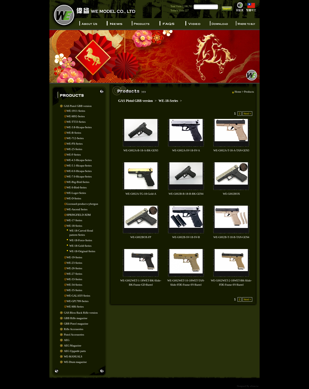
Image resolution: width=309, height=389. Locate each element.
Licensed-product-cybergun (82, 203)
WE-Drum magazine (75, 362)
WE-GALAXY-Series (78, 295)
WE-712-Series (75, 138)
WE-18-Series (74, 225)
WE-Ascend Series (77, 209)
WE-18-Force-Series (80, 240)
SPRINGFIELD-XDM (79, 214)
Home (238, 91)
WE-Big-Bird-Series (78, 182)
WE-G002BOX (231, 193)
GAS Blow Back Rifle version (81, 312)
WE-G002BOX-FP (140, 237)
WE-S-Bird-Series (77, 187)
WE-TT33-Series (76, 121)
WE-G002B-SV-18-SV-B (186, 237)
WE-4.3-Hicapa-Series (79, 160)
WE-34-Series (74, 284)
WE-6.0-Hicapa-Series (79, 171)
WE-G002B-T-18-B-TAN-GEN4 (231, 237)
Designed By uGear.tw (248, 386)
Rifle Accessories (73, 329)
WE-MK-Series (75, 306)
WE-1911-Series (76, 110)
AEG (66, 340)
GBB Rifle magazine (75, 318)
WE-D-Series (74, 198)
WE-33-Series (74, 279)
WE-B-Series (74, 132)
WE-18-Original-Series (82, 251)
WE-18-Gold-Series (80, 245)
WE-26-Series (74, 268)
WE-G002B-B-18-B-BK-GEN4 (186, 193)
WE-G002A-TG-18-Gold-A (140, 193)
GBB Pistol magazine (76, 323)
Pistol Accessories (74, 334)
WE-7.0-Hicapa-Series (79, 176)
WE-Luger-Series (76, 192)
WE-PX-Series (75, 143)
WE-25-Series (74, 149)
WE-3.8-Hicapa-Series (79, 127)
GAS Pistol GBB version (78, 106)
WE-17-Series (74, 220)
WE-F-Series (74, 154)
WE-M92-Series (76, 116)
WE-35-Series (74, 290)
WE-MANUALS (73, 356)
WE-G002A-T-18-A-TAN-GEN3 (231, 150)
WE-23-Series (74, 262)
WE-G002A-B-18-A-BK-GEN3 (140, 150)
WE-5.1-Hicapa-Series (79, 165)
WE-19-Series (74, 257)
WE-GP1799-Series (77, 301)
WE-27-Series (74, 273)
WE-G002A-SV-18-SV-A (186, 150)
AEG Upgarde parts (75, 351)
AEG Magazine (72, 345)
